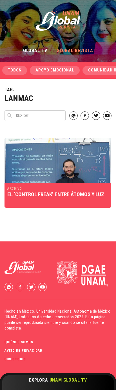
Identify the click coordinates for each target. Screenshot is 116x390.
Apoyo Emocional (54, 70)
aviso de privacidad (23, 351)
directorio (15, 359)
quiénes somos (19, 342)
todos (14, 70)
